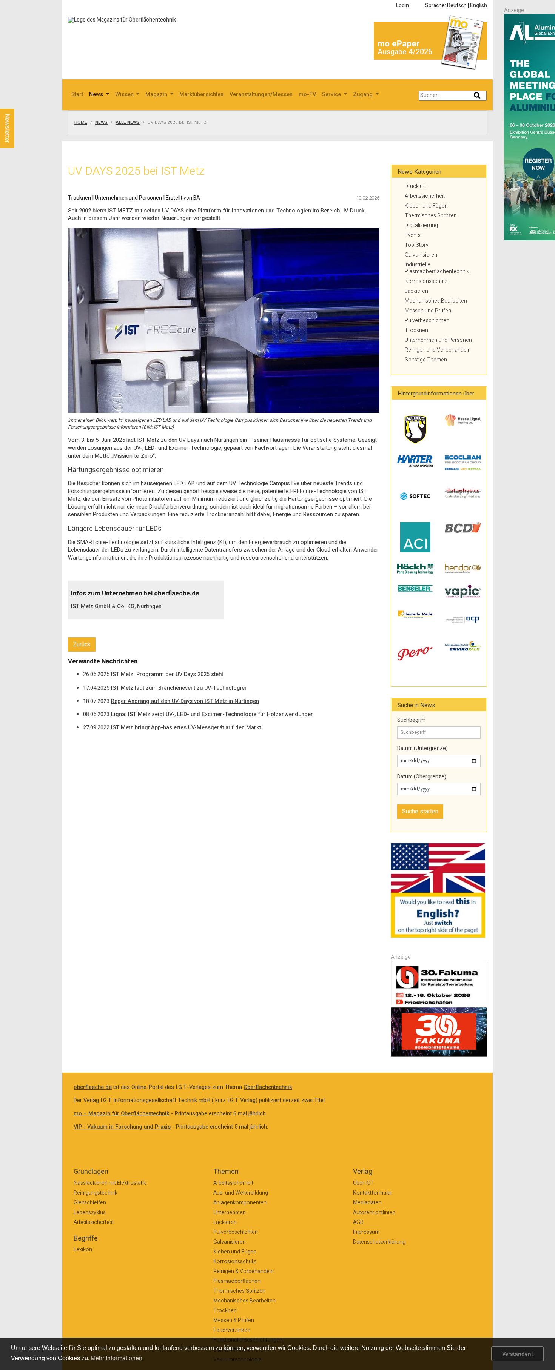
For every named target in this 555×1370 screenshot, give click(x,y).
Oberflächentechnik (268, 1087)
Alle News (128, 123)
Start (77, 94)
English (478, 5)
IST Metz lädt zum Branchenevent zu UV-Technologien (179, 688)
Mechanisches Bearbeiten (436, 301)
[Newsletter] (19, 101)
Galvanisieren (421, 255)
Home (80, 123)
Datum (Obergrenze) (421, 777)
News (101, 123)
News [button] (97, 94)
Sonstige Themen (426, 360)
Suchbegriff (411, 720)
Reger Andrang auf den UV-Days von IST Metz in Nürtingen (185, 701)
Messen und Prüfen (428, 311)
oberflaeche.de (93, 1087)
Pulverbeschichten (427, 320)
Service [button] (332, 94)
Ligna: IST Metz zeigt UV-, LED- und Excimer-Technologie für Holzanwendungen (212, 714)
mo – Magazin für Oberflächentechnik (122, 1114)
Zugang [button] (363, 94)
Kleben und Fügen (426, 206)
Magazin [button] (157, 94)
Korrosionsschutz (426, 281)
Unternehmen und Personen (438, 340)
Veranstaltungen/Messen (261, 94)
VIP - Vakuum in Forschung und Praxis (122, 1127)
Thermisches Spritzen (431, 216)
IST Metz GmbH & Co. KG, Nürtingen (116, 606)
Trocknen (416, 330)
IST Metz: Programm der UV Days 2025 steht (167, 674)
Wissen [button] (125, 94)
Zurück (82, 644)
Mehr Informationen (116, 1358)
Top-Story (417, 245)
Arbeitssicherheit (425, 196)
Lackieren (416, 291)
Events (413, 235)
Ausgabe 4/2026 (405, 51)
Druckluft (415, 186)
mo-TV (307, 94)
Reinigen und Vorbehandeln (438, 350)
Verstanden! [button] (517, 1354)
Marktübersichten (201, 94)
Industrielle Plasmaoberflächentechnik (437, 268)
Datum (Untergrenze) (422, 748)
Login (402, 5)
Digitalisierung (421, 225)
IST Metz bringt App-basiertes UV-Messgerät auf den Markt (186, 728)
